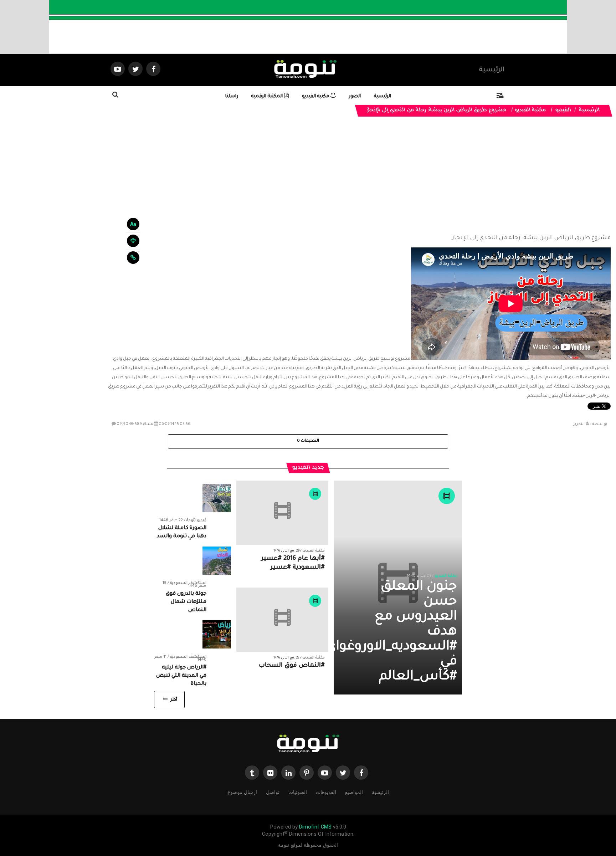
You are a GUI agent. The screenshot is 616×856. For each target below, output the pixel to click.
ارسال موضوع (242, 792)
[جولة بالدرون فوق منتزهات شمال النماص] (216, 561)
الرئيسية (491, 70)
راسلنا (231, 96)
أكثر (173, 700)
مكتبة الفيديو (316, 96)
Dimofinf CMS (315, 827)
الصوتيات (297, 792)
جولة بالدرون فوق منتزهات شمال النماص (186, 602)
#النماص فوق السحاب (292, 665)
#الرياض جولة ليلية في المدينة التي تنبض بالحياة (181, 676)
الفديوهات (326, 792)
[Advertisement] (359, 175)
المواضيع (354, 792)
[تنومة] (308, 744)
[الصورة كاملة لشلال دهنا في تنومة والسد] (216, 498)
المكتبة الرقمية (267, 96)
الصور (355, 96)
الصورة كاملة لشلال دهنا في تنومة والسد (181, 532)
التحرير (579, 424)
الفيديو (563, 110)
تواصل (272, 792)
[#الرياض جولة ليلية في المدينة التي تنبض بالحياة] (216, 634)
